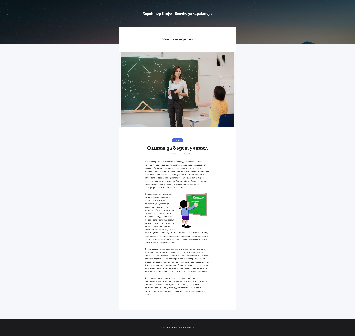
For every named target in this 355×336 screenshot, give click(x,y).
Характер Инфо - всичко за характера (177, 13)
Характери (177, 140)
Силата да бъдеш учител (177, 148)
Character (187, 154)
